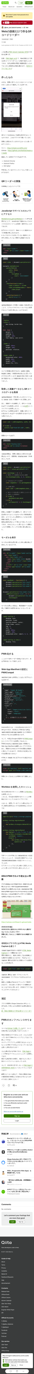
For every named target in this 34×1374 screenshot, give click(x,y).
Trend (4, 6)
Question (19, 6)
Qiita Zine (4, 1347)
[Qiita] (5, 2)
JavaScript (5, 39)
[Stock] (9, 1085)
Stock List (11, 6)
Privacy (3, 1268)
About (3, 1262)
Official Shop (5, 1350)
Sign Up (21, 1222)
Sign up (13, 1365)
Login (21, 2)
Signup (29, 2)
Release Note (5, 1291)
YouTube (4, 1333)
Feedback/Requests (7, 1277)
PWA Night (26, 1051)
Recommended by (15, 1134)
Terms (3, 1265)
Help (2, 1280)
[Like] (3, 1085)
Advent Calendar (6, 1300)
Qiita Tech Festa (6, 1303)
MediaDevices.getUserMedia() (11, 219)
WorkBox (29, 792)
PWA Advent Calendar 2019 (18, 52)
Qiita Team (4, 1344)
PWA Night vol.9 (11, 58)
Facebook (4, 1330)
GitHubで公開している (15, 1028)
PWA (11, 39)
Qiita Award (4, 1306)
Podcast (3, 1336)
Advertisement (5, 1283)
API (2, 1313)
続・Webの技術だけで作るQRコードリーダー (16, 1011)
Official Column (5, 1297)
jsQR (26, 406)
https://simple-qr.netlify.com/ (17, 148)
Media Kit (4, 1274)
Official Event (28, 6)
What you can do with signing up (13, 1111)
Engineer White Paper (7, 1309)
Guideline (4, 1271)
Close (21, 1365)
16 (15, 1085)
